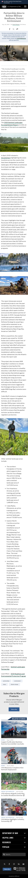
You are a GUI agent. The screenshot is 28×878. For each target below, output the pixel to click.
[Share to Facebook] (9, 29)
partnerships (6, 681)
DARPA (4, 684)
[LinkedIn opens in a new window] (19, 864)
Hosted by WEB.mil (14, 876)
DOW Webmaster (21, 38)
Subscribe (14, 709)
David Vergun (16, 24)
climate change (14, 684)
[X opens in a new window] (4, 864)
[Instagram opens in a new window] (14, 864)
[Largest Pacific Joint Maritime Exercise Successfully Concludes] (14, 733)
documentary (5, 158)
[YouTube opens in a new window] (23, 864)
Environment (17, 681)
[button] (25, 6)
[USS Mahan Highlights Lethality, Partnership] (14, 810)
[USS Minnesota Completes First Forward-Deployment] (14, 758)
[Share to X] (13, 29)
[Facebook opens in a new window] (9, 864)
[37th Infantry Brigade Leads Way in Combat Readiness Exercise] (14, 784)
